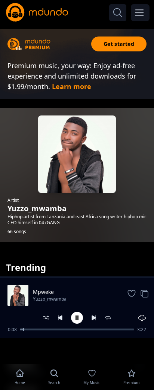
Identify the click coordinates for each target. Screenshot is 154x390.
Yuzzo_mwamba (50, 299)
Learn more (71, 86)
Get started (119, 43)
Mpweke (43, 291)
